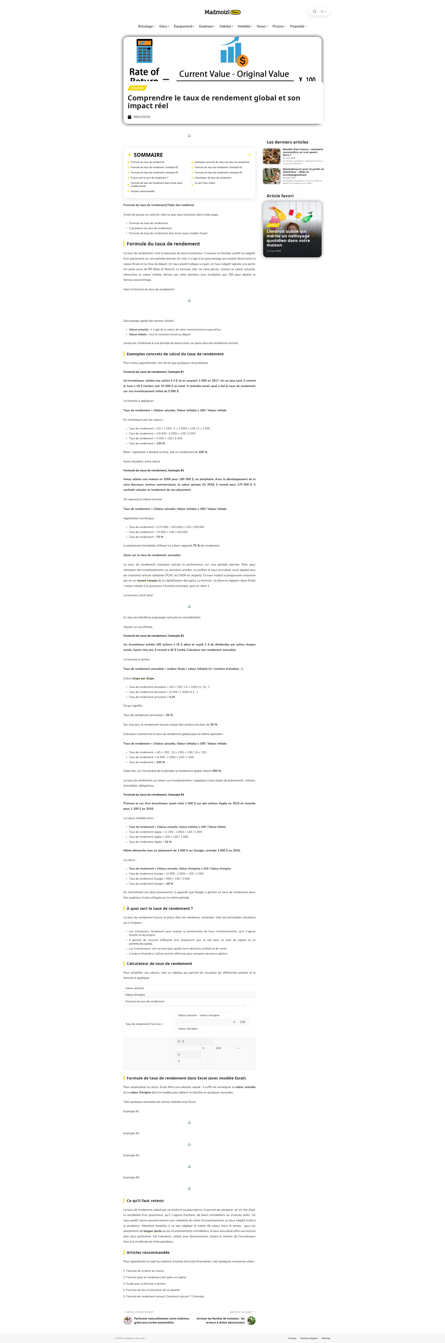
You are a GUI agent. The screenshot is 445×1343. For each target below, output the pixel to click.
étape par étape (143, 678)
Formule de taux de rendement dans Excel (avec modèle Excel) (156, 184)
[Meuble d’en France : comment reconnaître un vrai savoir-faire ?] (271, 156)
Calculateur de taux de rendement (213, 177)
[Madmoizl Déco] (222, 11)
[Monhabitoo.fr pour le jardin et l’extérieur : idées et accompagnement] (271, 176)
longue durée (153, 1231)
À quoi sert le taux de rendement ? (149, 177)
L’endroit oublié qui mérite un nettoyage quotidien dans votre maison (288, 238)
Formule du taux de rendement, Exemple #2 (218, 167)
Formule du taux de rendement (147, 162)
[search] (314, 11)
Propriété (137, 88)
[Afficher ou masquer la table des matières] (207, 155)
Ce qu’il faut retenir (205, 183)
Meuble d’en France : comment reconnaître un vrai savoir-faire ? (303, 152)
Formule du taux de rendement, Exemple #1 (154, 167)
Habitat (273, 225)
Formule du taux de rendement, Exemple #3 (154, 172)
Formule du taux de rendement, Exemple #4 (218, 172)
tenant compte (147, 580)
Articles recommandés (143, 191)
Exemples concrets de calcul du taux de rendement (222, 162)
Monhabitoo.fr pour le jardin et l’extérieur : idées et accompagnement (303, 171)
